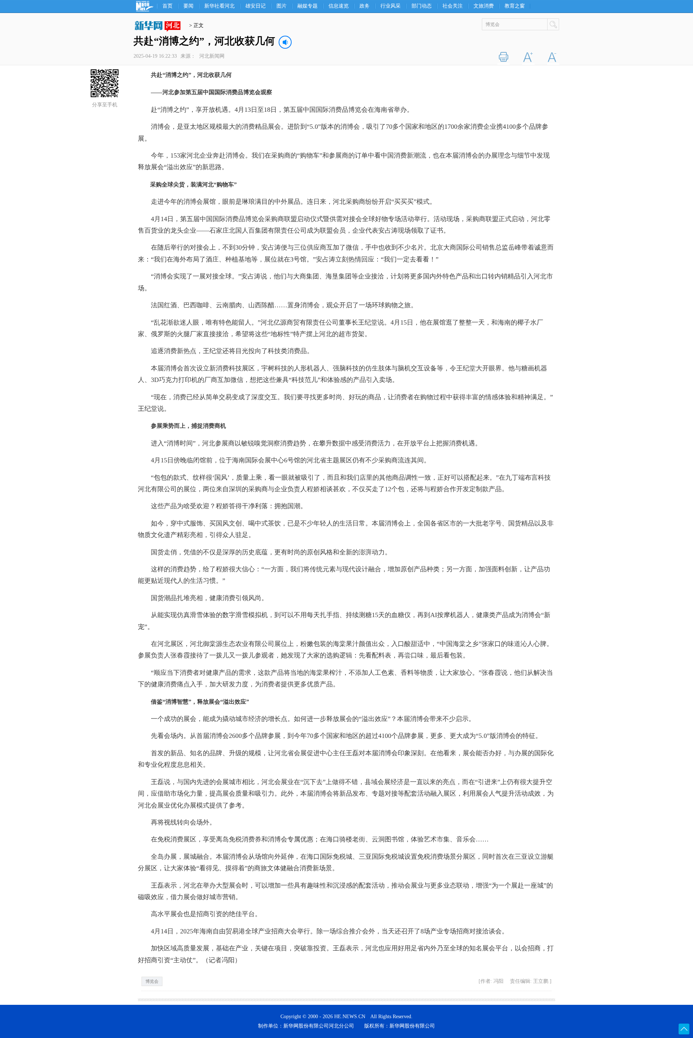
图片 (281, 6)
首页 (167, 6)
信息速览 (338, 6)
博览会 (151, 981)
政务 (364, 6)
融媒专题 (307, 6)
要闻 (188, 6)
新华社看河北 (219, 6)
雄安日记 (255, 6)
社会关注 (453, 6)
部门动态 (421, 6)
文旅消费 (484, 6)
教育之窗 (515, 6)
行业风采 (390, 6)
